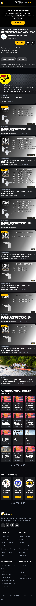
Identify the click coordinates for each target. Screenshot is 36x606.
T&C (32, 595)
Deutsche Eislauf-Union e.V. (18, 36)
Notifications (23, 575)
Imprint (3, 599)
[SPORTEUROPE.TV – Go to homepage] (2, 3)
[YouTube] (7, 525)
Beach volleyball (24, 546)
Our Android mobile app (8, 549)
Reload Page (18, 23)
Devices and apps (6, 574)
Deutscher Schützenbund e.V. (29, 491)
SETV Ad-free (5, 539)
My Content (22, 566)
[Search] (26, 2)
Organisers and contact (8, 583)
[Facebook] (17, 525)
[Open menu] (33, 3)
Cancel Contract (6, 587)
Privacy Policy (4, 595)
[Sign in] (29, 3)
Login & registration (25, 578)
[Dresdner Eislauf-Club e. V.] (18, 483)
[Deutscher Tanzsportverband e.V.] (6, 483)
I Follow (21, 569)
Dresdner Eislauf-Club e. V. (18, 491)
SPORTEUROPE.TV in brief (9, 566)
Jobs (2, 555)
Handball (21, 543)
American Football (24, 536)
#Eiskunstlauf (6, 53)
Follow (20, 43)
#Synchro (14, 53)
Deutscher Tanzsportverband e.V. (6, 491)
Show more (19, 465)
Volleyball (22, 552)
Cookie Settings (14, 595)
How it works (5, 536)
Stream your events (7, 543)
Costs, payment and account (7, 570)
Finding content (6, 577)
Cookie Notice (24, 595)
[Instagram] (3, 525)
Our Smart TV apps (6, 552)
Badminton (22, 555)
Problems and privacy (7, 580)
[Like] (28, 43)
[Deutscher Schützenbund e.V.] (30, 483)
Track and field (23, 549)
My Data (21, 572)
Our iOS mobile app (6, 546)
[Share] (33, 43)
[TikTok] (12, 525)
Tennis (21, 539)
